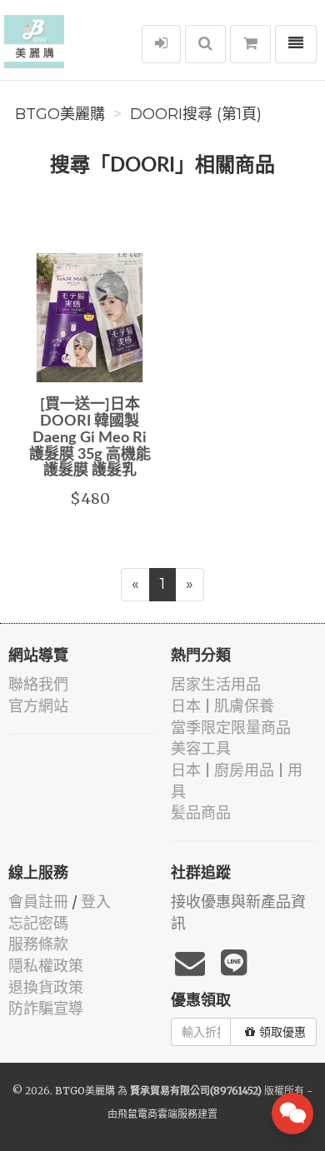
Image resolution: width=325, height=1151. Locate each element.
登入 (96, 901)
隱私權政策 (45, 965)
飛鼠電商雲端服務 (158, 1114)
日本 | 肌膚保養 (222, 705)
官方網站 (38, 705)
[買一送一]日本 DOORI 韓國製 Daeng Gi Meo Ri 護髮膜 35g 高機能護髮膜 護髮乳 (90, 437)
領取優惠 (282, 1031)
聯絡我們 (38, 684)
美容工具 (201, 748)
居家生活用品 (216, 684)
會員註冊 (38, 901)
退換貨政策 (45, 987)
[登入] (161, 44)
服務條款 (38, 944)
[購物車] (250, 44)
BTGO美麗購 (60, 114)
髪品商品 (201, 812)
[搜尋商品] (205, 44)
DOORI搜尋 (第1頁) (196, 114)
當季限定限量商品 (231, 727)
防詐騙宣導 (45, 1008)
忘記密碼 (38, 923)
